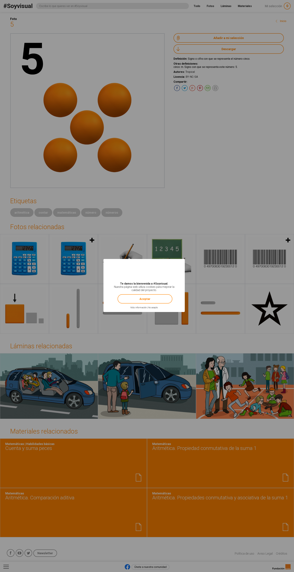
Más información (138, 307)
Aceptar (145, 299)
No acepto (153, 307)
